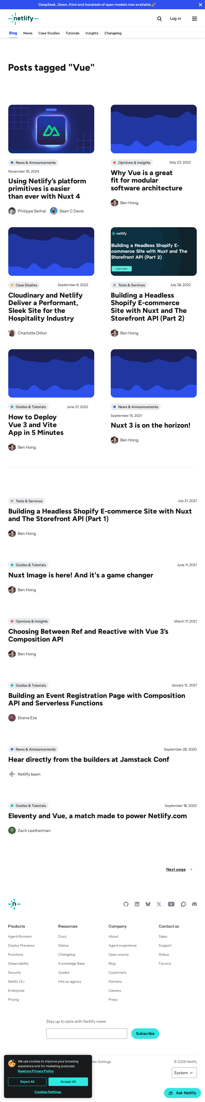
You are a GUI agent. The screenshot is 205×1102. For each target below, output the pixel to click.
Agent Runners (20, 936)
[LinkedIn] (137, 905)
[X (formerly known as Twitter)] (159, 905)
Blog (13, 33)
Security (14, 972)
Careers (114, 990)
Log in (175, 18)
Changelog (113, 33)
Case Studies (49, 33)
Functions (15, 954)
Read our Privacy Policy (36, 1071)
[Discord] (194, 905)
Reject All (27, 1081)
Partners (115, 981)
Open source (118, 954)
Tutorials (73, 33)
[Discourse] (183, 905)
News (27, 33)
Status (63, 945)
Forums (165, 963)
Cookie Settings (98, 1061)
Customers (117, 972)
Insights (92, 33)
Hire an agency (69, 981)
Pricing (13, 999)
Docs (62, 936)
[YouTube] (171, 905)
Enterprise (16, 990)
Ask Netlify (186, 1092)
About (113, 936)
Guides (64, 972)
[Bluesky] (148, 905)
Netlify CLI (16, 981)
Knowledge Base (71, 963)
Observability (18, 963)
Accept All (68, 1081)
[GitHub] (126, 905)
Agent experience (122, 945)
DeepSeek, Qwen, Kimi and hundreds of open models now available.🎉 (97, 4)
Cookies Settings (47, 1092)
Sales (163, 936)
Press (113, 999)
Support (165, 945)
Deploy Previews (21, 945)
